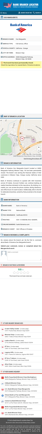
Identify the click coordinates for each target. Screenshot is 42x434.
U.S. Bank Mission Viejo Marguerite (17, 389)
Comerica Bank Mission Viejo (15, 401)
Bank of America (21, 206)
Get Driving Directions (31, 159)
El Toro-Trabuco (10, 358)
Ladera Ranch (10, 340)
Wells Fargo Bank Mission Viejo (16, 407)
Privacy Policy (26, 422)
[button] (21, 137)
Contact (33, 422)
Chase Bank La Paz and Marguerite (17, 395)
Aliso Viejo (8, 364)
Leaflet (24, 154)
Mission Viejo (9, 334)
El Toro (7, 346)
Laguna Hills (9, 352)
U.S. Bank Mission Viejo (13, 412)
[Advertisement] (21, 92)
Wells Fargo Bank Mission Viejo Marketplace (20, 377)
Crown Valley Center (12, 329)
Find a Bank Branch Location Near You (21, 420)
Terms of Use (19, 422)
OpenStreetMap (37, 154)
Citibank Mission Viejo (13, 383)
